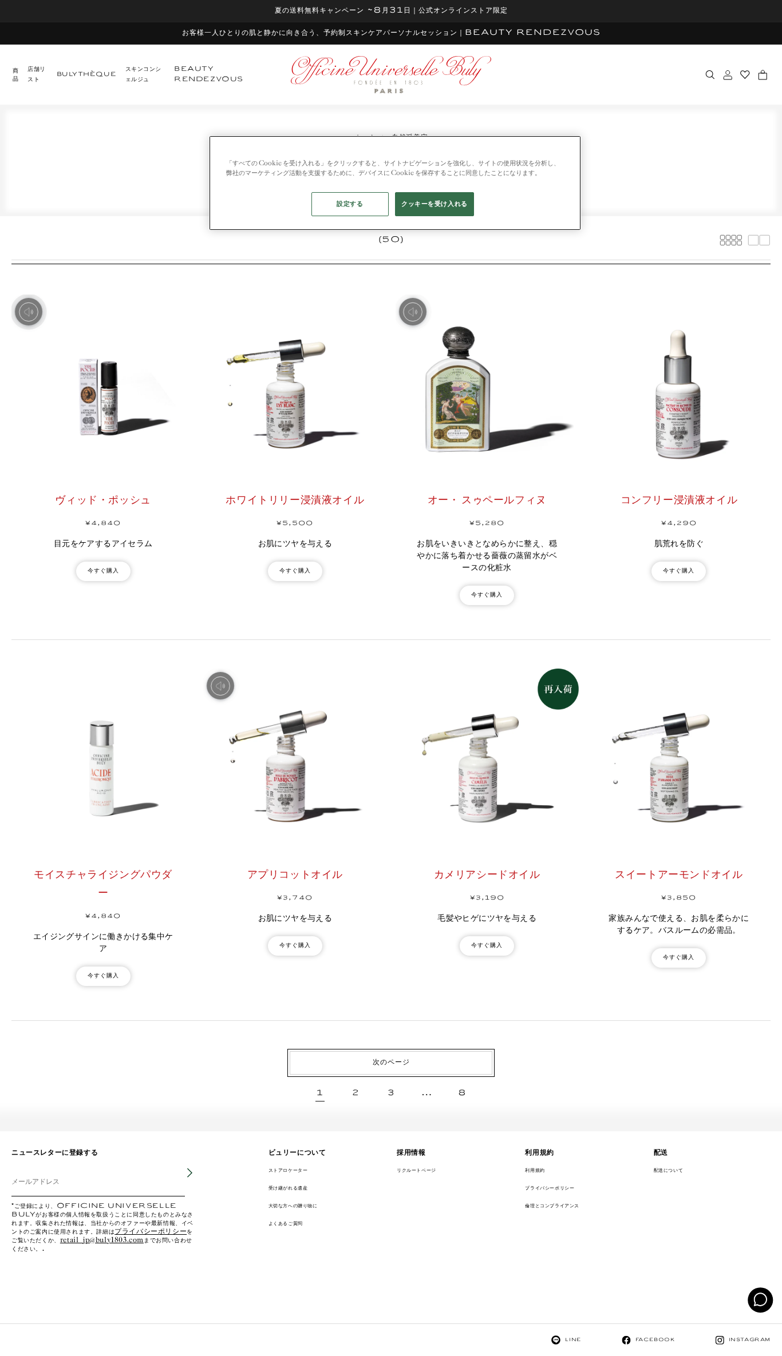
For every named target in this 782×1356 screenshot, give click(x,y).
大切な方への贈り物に (293, 1205)
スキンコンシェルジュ (143, 74)
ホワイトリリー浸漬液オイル (295, 500)
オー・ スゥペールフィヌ (487, 500)
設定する (350, 204)
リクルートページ (416, 1170)
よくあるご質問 (285, 1223)
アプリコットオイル (295, 875)
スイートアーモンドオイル (678, 875)
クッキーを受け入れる (434, 204)
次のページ (391, 1062)
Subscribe (182, 1181)
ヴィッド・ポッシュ (103, 500)
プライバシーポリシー (150, 1232)
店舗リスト (36, 74)
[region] (395, 183)
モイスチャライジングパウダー (103, 884)
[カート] (763, 75)
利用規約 (534, 1170)
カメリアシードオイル (487, 875)
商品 (15, 75)
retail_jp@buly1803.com (102, 1241)
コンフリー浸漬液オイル (679, 500)
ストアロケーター (288, 1170)
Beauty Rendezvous (208, 74)
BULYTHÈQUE (87, 74)
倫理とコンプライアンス (552, 1205)
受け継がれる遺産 (288, 1188)
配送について (669, 1170)
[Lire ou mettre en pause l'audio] (28, 311)
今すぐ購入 (103, 571)
